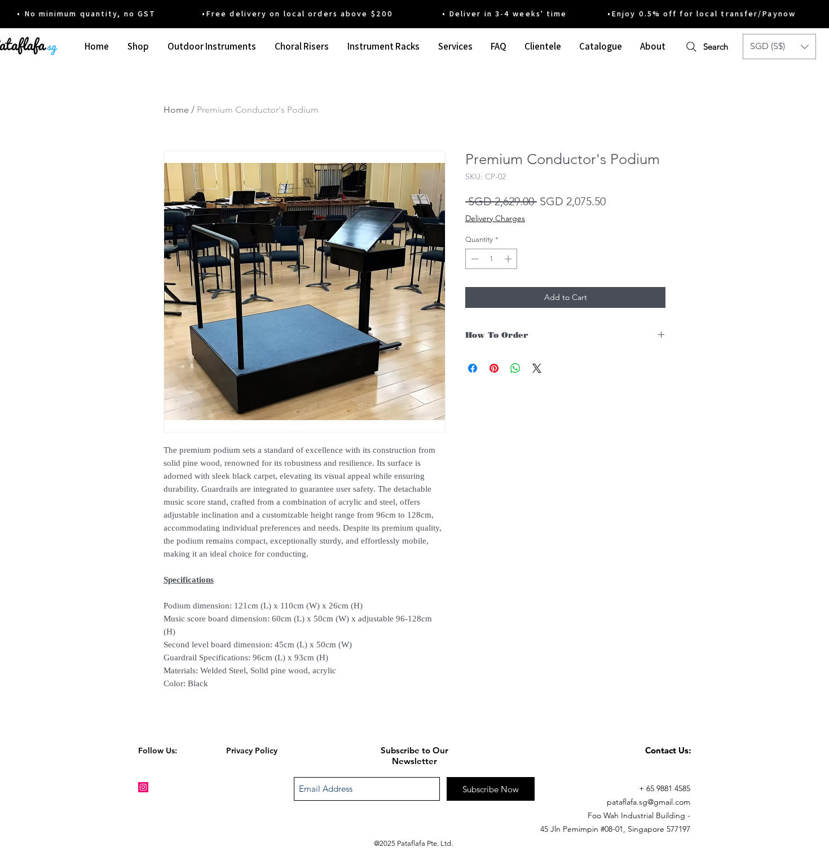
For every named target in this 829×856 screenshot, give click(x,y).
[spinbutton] (491, 258)
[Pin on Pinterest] (494, 368)
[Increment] (509, 258)
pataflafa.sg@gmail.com (648, 802)
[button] (779, 46)
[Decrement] (473, 258)
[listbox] (779, 46)
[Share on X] (537, 368)
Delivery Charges (495, 218)
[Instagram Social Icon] (143, 787)
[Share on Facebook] (472, 368)
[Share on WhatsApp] (515, 368)
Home (176, 109)
